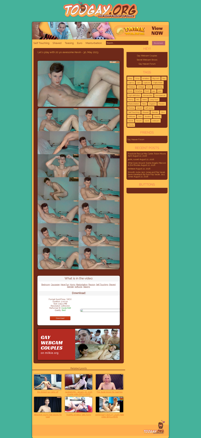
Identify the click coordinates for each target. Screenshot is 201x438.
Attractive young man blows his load (48, 416)
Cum (149, 87)
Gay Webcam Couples (147, 56)
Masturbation (94, 42)
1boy (130, 78)
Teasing (69, 43)
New (144, 104)
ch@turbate (157, 83)
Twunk (139, 121)
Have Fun (65, 284)
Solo (140, 116)
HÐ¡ (137, 100)
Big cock (155, 78)
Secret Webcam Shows (147, 60)
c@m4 (131, 83)
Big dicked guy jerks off (47, 392)
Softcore (78, 287)
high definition (134, 95)
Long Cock (154, 100)
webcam (155, 121)
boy (163, 78)
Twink (130, 121)
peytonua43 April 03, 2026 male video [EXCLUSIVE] (109, 416)
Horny (72, 284)
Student (148, 116)
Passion (91, 284)
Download (60, 318)
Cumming (158, 87)
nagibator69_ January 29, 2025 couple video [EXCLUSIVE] (78, 393)
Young (131, 125)
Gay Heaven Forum (147, 64)
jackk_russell (133, 159)
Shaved (57, 43)
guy (159, 91)
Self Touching (41, 43)
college (141, 87)
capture (147, 83)
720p (137, 78)
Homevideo (147, 95)
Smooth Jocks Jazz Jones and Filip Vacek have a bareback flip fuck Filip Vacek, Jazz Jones (146, 174)
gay (153, 91)
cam (139, 83)
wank (147, 121)
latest (144, 100)
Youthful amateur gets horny (78, 415)
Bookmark (158, 43)
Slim (163, 112)
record (139, 108)
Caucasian (55, 284)
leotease (131, 169)
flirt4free (138, 91)
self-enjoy (149, 108)
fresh (147, 91)
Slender (70, 287)
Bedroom (45, 284)
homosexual (160, 95)
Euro (79, 43)
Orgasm (152, 104)
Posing (131, 108)
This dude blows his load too (110, 392)
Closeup (131, 87)
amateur (145, 78)
